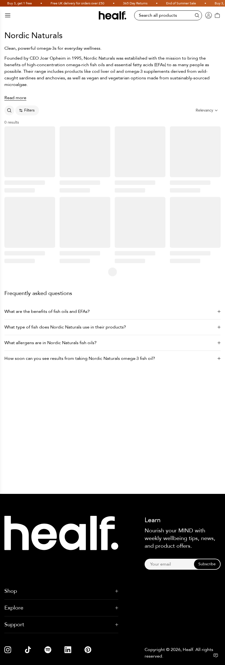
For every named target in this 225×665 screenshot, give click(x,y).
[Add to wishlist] (49, 132)
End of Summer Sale (168, 3)
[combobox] (207, 110)
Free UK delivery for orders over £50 (64, 3)
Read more (15, 98)
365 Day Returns (122, 3)
